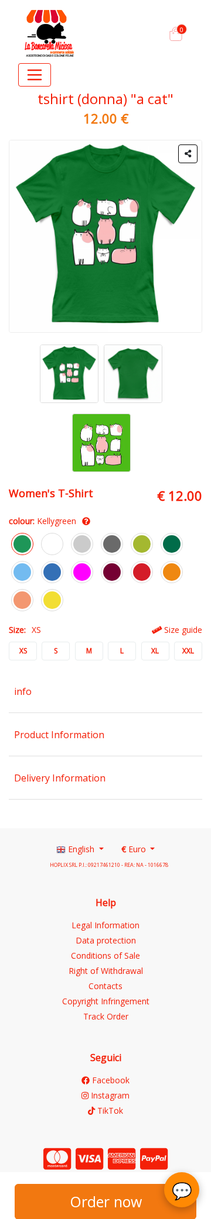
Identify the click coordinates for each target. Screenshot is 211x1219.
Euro (134, 849)
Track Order (105, 1016)
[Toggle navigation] (34, 75)
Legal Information (105, 925)
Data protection (106, 940)
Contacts (105, 985)
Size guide (182, 629)
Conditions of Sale (105, 955)
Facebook (110, 1080)
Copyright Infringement (105, 1001)
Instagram (109, 1095)
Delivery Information (60, 778)
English (81, 849)
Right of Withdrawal (106, 970)
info (23, 691)
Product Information (59, 734)
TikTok (109, 1110)
